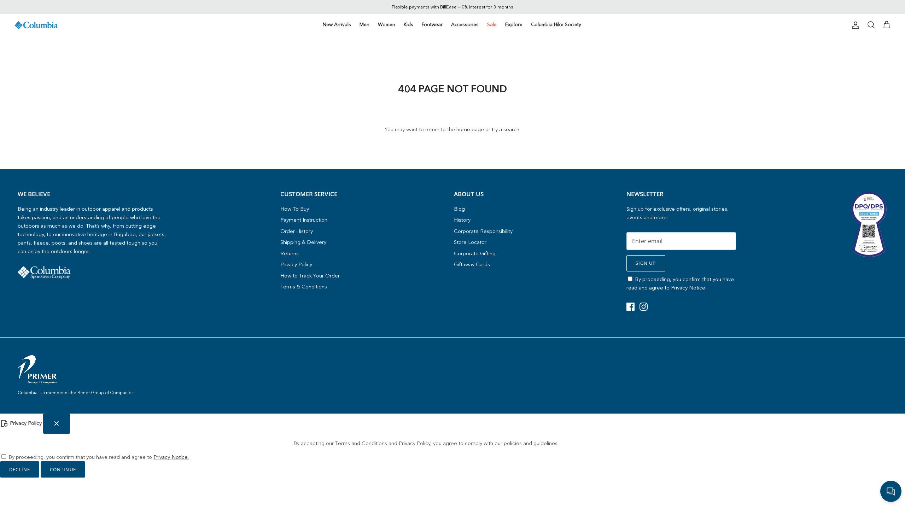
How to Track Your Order (310, 275)
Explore (513, 24)
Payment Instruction (303, 219)
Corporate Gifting (475, 253)
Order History (296, 231)
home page (470, 129)
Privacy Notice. (688, 287)
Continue (63, 469)
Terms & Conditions (303, 286)
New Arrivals (337, 24)
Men (364, 24)
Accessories (465, 24)
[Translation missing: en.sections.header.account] (854, 25)
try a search (505, 129)
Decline (19, 469)
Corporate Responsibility (483, 231)
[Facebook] (630, 307)
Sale (492, 24)
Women (386, 24)
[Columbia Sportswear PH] (36, 25)
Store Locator (470, 242)
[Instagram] (644, 307)
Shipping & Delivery (303, 242)
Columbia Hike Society (556, 24)
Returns (289, 253)
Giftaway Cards (472, 264)
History (462, 219)
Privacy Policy (296, 264)
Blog (459, 208)
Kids (408, 24)
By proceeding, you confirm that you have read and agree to (98, 457)
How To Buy (294, 208)
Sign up (646, 263)
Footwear (432, 24)
